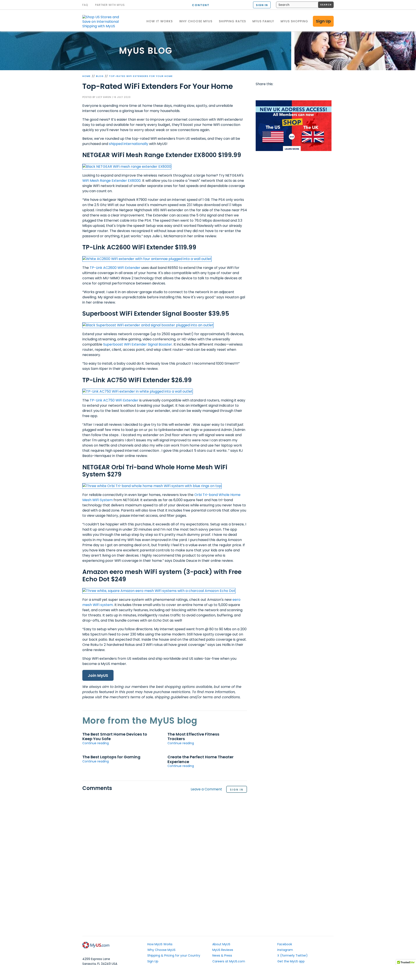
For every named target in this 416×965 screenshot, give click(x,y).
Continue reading (95, 743)
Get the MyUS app (291, 961)
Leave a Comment (206, 789)
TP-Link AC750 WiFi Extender (114, 400)
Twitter (268, 92)
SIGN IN (262, 5)
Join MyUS (98, 675)
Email (284, 92)
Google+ (301, 92)
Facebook (259, 92)
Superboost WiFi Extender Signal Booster (137, 344)
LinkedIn (309, 92)
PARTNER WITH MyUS (110, 5)
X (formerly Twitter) (292, 955)
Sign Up (323, 21)
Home (86, 76)
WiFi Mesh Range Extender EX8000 (111, 180)
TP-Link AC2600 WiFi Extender (115, 267)
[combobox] (305, 5)
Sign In (236, 789)
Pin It (293, 92)
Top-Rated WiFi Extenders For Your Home (141, 76)
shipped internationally (128, 143)
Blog (100, 76)
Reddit (276, 92)
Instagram (285, 950)
